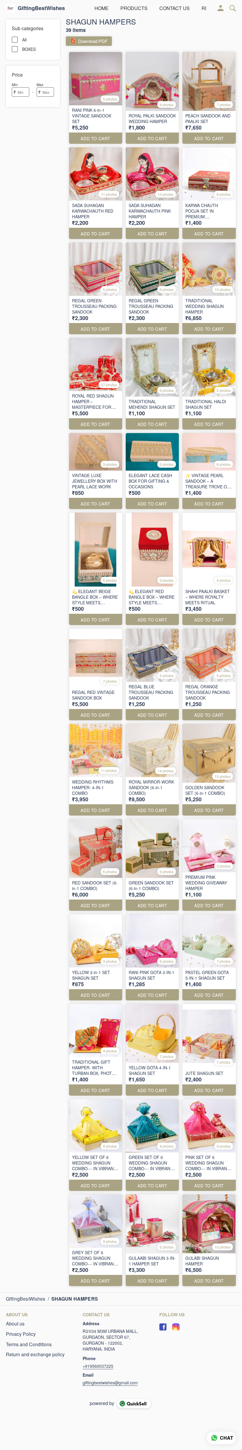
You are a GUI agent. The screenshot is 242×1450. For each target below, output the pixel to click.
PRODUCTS (134, 8)
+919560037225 (98, 1366)
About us (15, 1323)
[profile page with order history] (221, 8)
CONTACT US (174, 8)
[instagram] (176, 1327)
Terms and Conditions (29, 1344)
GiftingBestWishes (41, 8)
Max (40, 84)
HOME (101, 8)
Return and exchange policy (35, 1354)
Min (15, 84)
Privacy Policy (21, 1334)
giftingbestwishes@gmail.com (110, 1383)
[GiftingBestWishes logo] (10, 8)
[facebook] (163, 1327)
